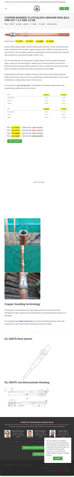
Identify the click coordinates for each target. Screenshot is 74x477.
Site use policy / (19, 465)
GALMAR (11, 24)
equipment (26, 24)
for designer (34, 24)
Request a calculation (33, 447)
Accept (58, 458)
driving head (25, 85)
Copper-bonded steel (26, 321)
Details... (67, 470)
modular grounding (51, 24)
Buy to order (14, 141)
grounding (18, 24)
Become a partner (41, 454)
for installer (42, 24)
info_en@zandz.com (18, 441)
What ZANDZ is (9, 465)
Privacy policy (29, 465)
